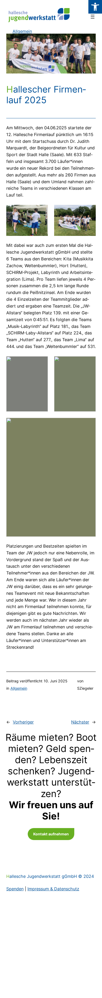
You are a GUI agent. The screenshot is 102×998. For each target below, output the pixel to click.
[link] (95, 7)
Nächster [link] (80, 722)
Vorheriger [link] (23, 722)
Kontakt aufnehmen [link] (51, 834)
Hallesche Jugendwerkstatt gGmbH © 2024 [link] (50, 876)
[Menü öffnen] (92, 17)
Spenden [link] (15, 888)
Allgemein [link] (18, 688)
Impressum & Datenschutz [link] (53, 888)
